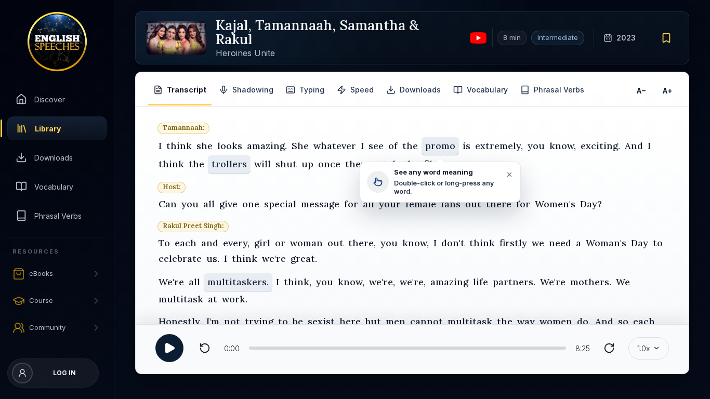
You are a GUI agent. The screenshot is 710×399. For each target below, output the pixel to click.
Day (639, 242)
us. (212, 258)
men (395, 321)
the (410, 146)
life (480, 282)
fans (451, 204)
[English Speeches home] (57, 41)
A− (641, 90)
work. (234, 299)
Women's (555, 204)
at (212, 299)
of (393, 146)
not (232, 321)
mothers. (590, 282)
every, (236, 242)
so (623, 321)
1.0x (643, 348)
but (373, 321)
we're (274, 258)
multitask (181, 299)
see (376, 146)
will (262, 164)
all (209, 204)
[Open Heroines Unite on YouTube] (478, 38)
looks (229, 146)
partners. (514, 282)
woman (306, 242)
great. (304, 258)
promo (440, 146)
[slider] (407, 348)
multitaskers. (238, 282)
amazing (449, 282)
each (185, 242)
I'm (212, 321)
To (164, 242)
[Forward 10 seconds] (609, 348)
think (179, 146)
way (526, 321)
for (351, 204)
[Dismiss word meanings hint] (509, 174)
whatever (334, 146)
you (536, 146)
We (623, 282)
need (560, 242)
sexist (321, 321)
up (307, 164)
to (658, 242)
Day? (591, 204)
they (355, 164)
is (466, 146)
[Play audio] (169, 348)
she (204, 146)
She (300, 146)
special (280, 204)
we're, (382, 282)
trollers (229, 164)
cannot (426, 321)
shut (286, 164)
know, (562, 146)
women (556, 321)
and (209, 242)
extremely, (499, 146)
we (538, 242)
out (473, 204)
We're (171, 282)
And (634, 146)
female (420, 204)
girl (262, 242)
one (250, 204)
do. (583, 321)
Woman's (606, 242)
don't (453, 242)
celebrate (180, 258)
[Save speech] (666, 37)
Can (168, 204)
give (228, 204)
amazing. (267, 146)
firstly (513, 242)
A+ (667, 90)
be (298, 321)
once (329, 164)
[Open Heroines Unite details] (176, 38)
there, (362, 242)
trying (259, 321)
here (350, 321)
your (390, 204)
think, (297, 282)
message (320, 204)
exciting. (600, 146)
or (280, 242)
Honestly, (180, 321)
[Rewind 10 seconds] (205, 348)
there (498, 204)
